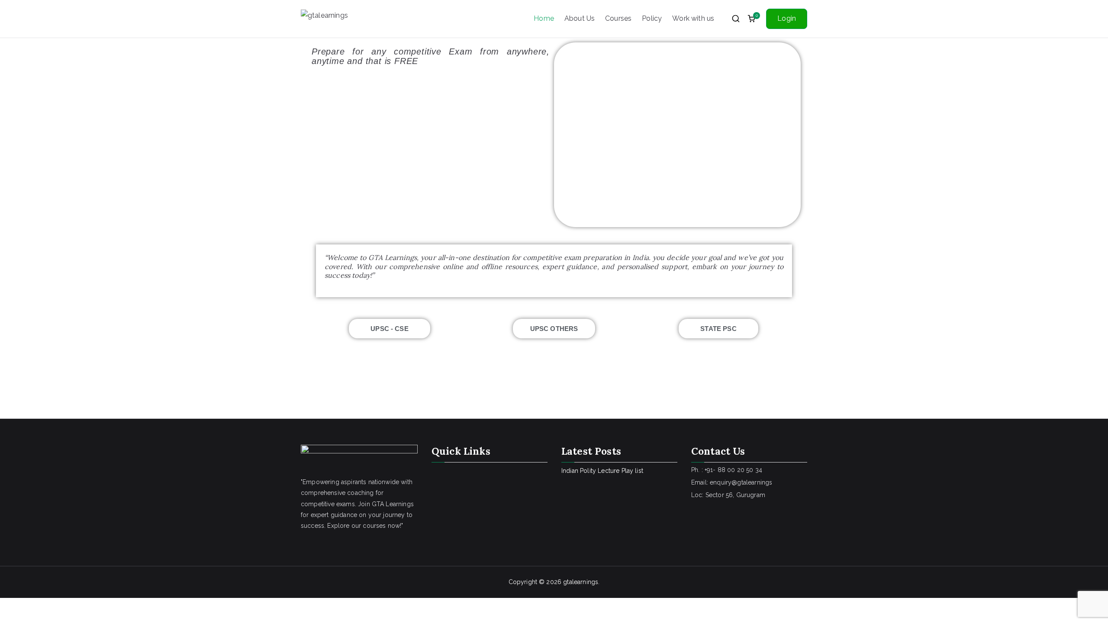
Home (544, 18)
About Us (579, 18)
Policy (652, 18)
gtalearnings (580, 581)
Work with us (693, 18)
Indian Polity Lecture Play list (602, 470)
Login (786, 18)
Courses (618, 18)
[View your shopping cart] (751, 18)
